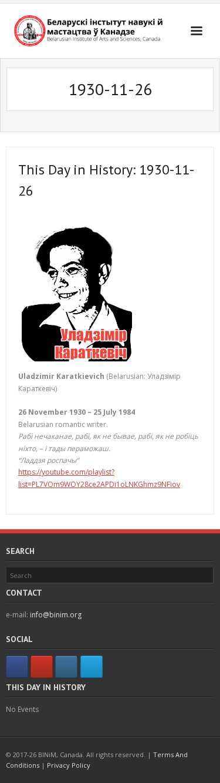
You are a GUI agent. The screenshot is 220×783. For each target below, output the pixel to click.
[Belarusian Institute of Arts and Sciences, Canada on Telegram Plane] (91, 667)
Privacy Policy (68, 765)
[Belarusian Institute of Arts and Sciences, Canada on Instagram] (66, 667)
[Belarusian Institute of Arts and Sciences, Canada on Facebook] (17, 667)
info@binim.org (56, 615)
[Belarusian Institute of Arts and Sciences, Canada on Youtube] (42, 667)
